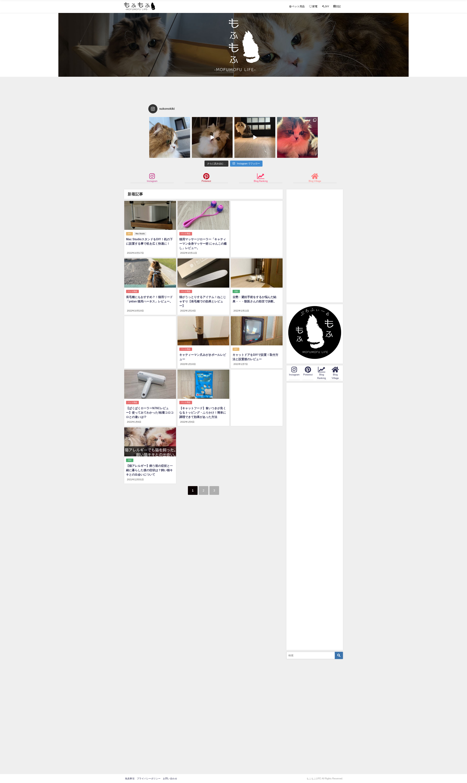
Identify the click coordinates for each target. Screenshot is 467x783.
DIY (327, 6)
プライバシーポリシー (149, 778)
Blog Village (315, 181)
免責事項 (129, 778)
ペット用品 (298, 6)
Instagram (152, 181)
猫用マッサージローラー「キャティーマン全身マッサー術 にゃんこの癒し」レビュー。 (203, 243)
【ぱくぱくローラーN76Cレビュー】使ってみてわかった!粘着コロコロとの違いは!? (150, 412)
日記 (338, 6)
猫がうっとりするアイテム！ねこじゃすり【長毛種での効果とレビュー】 (202, 301)
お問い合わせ (170, 778)
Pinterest (206, 181)
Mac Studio (140, 233)
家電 (314, 6)
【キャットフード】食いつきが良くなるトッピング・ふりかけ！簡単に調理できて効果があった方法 (202, 412)
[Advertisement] (233, 89)
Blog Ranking (261, 181)
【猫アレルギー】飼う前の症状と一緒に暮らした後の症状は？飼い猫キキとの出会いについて (149, 470)
